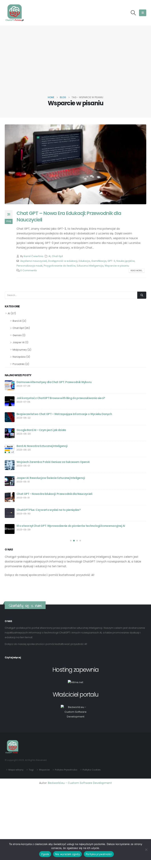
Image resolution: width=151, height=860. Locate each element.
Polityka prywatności (99, 854)
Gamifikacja (98, 261)
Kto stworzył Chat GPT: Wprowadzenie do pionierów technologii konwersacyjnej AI (71, 526)
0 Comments (28, 270)
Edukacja (84, 261)
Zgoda (45, 854)
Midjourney (20, 350)
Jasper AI (19, 342)
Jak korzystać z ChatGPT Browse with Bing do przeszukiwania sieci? (61, 398)
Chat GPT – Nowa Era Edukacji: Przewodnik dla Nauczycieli (69, 216)
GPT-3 (111, 261)
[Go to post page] (10, 385)
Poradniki (19, 364)
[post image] (75, 164)
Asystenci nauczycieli (33, 261)
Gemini (17, 335)
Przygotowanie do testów (60, 265)
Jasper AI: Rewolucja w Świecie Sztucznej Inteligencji (51, 478)
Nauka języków (125, 261)
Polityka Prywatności (66, 769)
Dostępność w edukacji (62, 261)
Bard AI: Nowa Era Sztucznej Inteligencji (42, 446)
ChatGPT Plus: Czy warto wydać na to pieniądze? (49, 510)
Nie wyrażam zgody (67, 854)
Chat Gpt (57, 256)
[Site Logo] (14, 13)
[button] (133, 12)
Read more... (137, 270)
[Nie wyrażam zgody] (146, 850)
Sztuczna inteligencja (90, 265)
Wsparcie (44, 769)
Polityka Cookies (92, 769)
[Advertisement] (75, 65)
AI (49, 256)
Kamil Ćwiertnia (33, 256)
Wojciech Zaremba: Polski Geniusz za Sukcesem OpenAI (53, 462)
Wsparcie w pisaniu (117, 265)
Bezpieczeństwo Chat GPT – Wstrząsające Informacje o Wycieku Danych (64, 414)
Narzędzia (19, 357)
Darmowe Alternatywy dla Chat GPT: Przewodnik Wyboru (54, 382)
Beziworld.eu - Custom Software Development (80, 783)
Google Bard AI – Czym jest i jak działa (41, 430)
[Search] (141, 295)
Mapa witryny (15, 769)
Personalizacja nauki (29, 265)
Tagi (31, 769)
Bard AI (17, 321)
